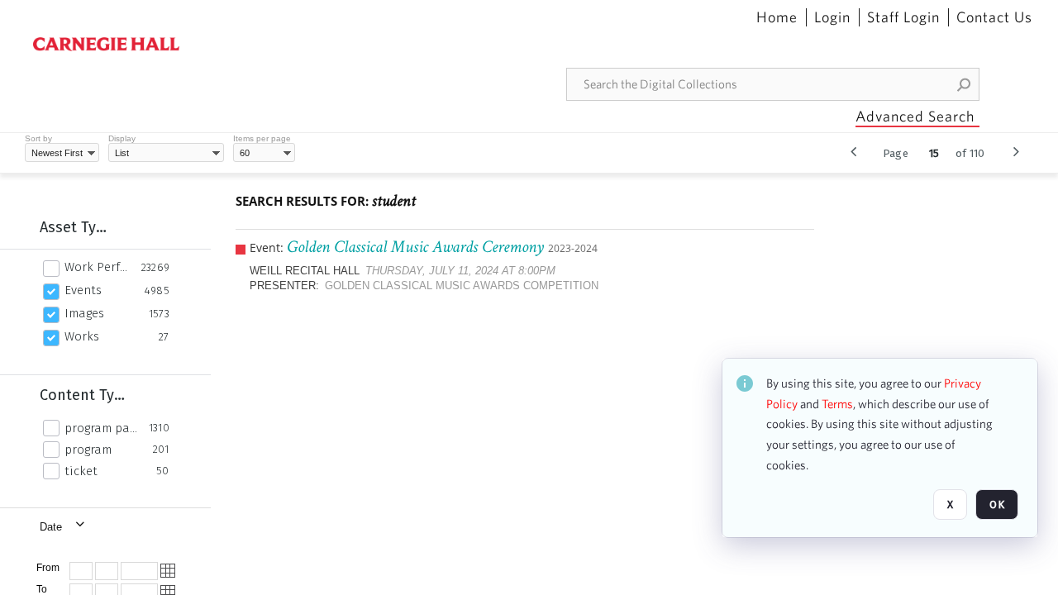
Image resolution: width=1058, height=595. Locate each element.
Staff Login (903, 17)
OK (996, 504)
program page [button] (102, 428)
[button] (964, 84)
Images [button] (84, 313)
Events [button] (83, 290)
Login (832, 17)
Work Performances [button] (98, 266)
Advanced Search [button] (915, 116)
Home (777, 17)
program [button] (88, 449)
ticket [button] (81, 471)
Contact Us (994, 17)
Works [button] (81, 336)
